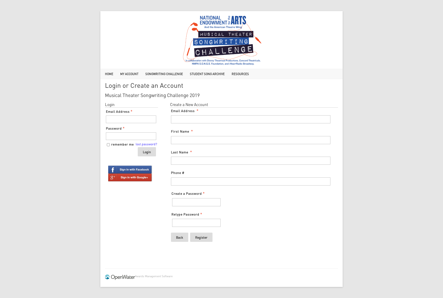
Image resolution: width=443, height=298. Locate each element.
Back (179, 237)
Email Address (118, 111)
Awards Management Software (154, 276)
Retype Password (185, 214)
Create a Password (186, 193)
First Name (180, 131)
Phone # (177, 172)
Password (114, 128)
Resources (240, 74)
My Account (129, 74)
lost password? (146, 144)
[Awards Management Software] (120, 279)
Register (201, 237)
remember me (122, 144)
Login (147, 152)
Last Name (179, 152)
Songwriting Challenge (164, 74)
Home (109, 74)
